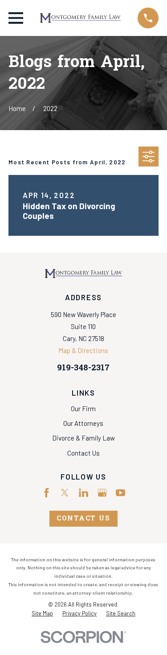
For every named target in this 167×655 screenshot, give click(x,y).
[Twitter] (64, 492)
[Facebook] (46, 492)
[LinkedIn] (83, 492)
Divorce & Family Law (83, 438)
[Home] (80, 18)
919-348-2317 (83, 368)
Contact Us (83, 453)
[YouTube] (120, 492)
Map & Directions (83, 350)
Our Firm (83, 409)
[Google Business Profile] (102, 492)
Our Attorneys (83, 423)
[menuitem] (42, 614)
